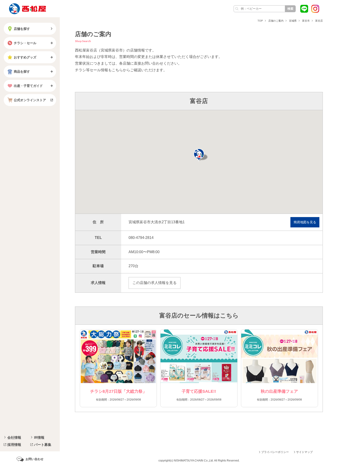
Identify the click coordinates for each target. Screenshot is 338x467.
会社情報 (14, 437)
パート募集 (42, 445)
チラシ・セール (25, 43)
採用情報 (14, 445)
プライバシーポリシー (275, 452)
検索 (290, 8)
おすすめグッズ (25, 57)
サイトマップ (304, 452)
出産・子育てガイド (28, 86)
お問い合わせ (34, 459)
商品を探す (22, 71)
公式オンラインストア (30, 100)
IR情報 (39, 437)
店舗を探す (22, 29)
